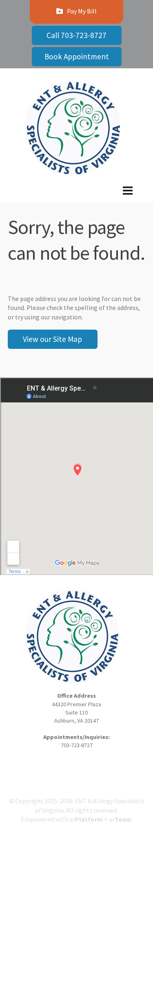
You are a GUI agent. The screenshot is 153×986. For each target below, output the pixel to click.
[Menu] (76, 197)
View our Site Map (52, 339)
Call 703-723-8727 (76, 35)
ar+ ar (100, 819)
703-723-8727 (77, 745)
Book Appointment (76, 56)
